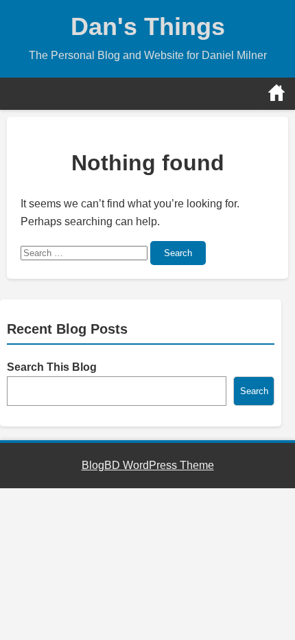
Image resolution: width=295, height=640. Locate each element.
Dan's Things (148, 26)
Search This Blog (52, 367)
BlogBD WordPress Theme (148, 465)
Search (178, 253)
